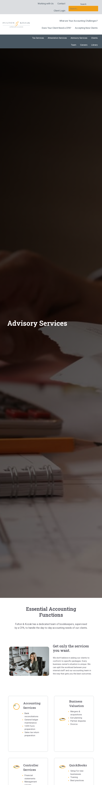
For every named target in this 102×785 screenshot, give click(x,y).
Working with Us (46, 3)
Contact (61, 3)
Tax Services (38, 38)
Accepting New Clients (86, 28)
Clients (94, 38)
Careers (83, 45)
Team (73, 45)
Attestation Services (57, 38)
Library (94, 45)
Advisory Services (79, 38)
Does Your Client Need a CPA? (56, 28)
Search (83, 4)
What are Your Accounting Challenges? (78, 21)
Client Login (59, 10)
